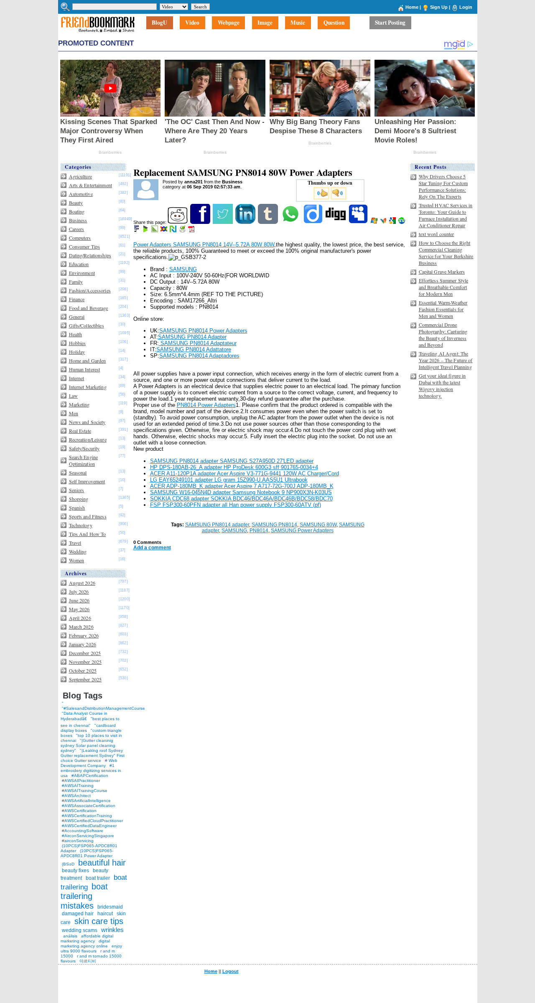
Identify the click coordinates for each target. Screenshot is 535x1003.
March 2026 (81, 626)
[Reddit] (178, 222)
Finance (77, 299)
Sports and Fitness (88, 516)
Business (78, 220)
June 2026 (79, 600)
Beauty (76, 202)
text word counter (436, 234)
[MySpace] (358, 222)
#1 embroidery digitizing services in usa (91, 770)
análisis (69, 936)
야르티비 (87, 961)
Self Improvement (87, 481)
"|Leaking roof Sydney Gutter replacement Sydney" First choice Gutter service (93, 755)
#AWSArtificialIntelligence (86, 800)
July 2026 (79, 591)
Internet (76, 378)
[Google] (393, 222)
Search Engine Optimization (83, 460)
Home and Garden (87, 360)
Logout (230, 971)
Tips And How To (87, 534)
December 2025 (85, 653)
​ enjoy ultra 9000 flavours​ (91, 948)
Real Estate (80, 430)
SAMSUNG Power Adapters (302, 530)
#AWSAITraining (78, 785)
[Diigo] (313, 222)
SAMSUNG (183, 269)
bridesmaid (110, 907)
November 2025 (85, 661)
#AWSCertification (79, 810)
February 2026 (84, 635)
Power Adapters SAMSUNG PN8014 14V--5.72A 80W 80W (203, 244)
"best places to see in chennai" (90, 722)
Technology (80, 525)
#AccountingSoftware (82, 830)
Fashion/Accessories (90, 290)
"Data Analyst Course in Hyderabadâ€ (84, 716)
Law (73, 395)
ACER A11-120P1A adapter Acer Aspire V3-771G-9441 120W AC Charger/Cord (244, 473)
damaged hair (78, 914)
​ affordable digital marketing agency (87, 938)
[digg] (336, 222)
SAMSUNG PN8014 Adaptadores (199, 356)
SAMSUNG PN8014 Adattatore (193, 349)
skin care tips (98, 921)
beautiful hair (102, 862)
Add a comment (152, 548)
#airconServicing (78, 840)
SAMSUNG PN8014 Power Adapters (203, 331)
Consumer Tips (84, 246)
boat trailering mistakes (84, 896)
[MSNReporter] (384, 222)
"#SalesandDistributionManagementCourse (103, 708)
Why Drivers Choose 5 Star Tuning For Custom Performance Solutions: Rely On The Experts (443, 186)
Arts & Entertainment (90, 185)
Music (297, 23)
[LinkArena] (155, 230)
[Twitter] (223, 222)
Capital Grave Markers (442, 271)
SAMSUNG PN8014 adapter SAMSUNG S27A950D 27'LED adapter (231, 461)
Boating (77, 211)
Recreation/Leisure (88, 439)
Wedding (78, 551)
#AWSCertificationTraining (87, 815)
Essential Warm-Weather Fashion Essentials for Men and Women (443, 309)
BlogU (159, 23)
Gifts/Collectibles (86, 325)
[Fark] (137, 230)
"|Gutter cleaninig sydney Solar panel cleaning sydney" (88, 745)
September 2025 (85, 679)
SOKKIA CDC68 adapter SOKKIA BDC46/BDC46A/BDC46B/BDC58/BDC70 (241, 498)
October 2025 (83, 670)
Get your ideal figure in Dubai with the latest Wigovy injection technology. (442, 385)
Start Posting (390, 23)
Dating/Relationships (90, 255)
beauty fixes (75, 870)
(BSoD (68, 864)
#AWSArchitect (76, 795)
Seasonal (78, 472)
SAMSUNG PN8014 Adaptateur (198, 343)
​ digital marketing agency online (85, 943)
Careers (76, 229)
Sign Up (439, 7)
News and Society (87, 422)
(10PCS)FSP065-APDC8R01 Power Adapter (87, 853)
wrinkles (112, 929)
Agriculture (80, 176)
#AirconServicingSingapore (88, 835)
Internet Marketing (88, 386)
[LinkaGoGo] (164, 230)
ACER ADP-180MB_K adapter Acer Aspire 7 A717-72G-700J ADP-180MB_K (242, 486)
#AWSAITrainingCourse (84, 790)
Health (75, 334)
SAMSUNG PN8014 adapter (217, 525)
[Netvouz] (174, 230)
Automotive (81, 193)
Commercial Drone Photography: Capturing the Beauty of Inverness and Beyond (443, 334)
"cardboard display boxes (88, 728)
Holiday (77, 351)
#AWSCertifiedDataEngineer (89, 825)
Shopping (79, 498)
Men (73, 413)
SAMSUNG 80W (318, 525)
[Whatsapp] (291, 222)
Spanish (77, 507)
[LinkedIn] (246, 222)
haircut (105, 914)
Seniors (76, 490)
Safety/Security (84, 448)
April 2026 (80, 617)
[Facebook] (200, 222)
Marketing (79, 404)
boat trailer (98, 878)
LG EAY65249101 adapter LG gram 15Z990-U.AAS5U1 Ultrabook (229, 480)
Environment (82, 272)
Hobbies (77, 343)
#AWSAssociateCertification (88, 805)
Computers (80, 237)
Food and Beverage (88, 308)
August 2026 (82, 582)
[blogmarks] (146, 230)
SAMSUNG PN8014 (274, 525)
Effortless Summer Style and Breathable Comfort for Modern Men (444, 287)
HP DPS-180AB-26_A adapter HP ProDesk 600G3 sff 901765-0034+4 (234, 467)
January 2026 (82, 644)
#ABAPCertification (89, 775)
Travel (75, 542)
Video (192, 23)
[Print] (183, 230)
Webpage (228, 23)
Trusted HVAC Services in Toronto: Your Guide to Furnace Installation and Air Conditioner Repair (446, 215)
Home (411, 7)
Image (265, 23)
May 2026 (79, 609)
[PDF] (192, 230)
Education (79, 264)
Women (76, 560)
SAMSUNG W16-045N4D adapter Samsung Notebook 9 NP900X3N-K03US (241, 492)
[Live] (375, 222)
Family (76, 281)
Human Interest (84, 369)
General (77, 316)
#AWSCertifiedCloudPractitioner (92, 820)
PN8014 (259, 530)
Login (465, 7)
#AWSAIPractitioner (81, 780)
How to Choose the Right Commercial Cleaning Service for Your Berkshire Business (446, 252)
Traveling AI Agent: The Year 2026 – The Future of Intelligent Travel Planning (446, 360)
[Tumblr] (268, 222)
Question (334, 23)
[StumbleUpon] (402, 222)
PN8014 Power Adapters (206, 405)
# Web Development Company (89, 763)
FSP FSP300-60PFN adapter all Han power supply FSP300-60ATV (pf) (235, 505)
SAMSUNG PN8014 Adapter (192, 337)
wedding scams (79, 930)
